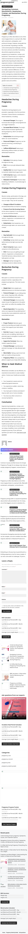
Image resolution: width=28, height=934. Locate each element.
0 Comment (10, 17)
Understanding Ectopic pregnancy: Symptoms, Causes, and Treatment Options (17, 458)
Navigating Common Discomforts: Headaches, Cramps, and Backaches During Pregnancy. (17, 476)
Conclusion (6, 95)
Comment (5, 569)
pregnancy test (6, 762)
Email (3, 593)
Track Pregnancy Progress (9, 824)
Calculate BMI (5, 902)
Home (3, 932)
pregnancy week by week (9, 766)
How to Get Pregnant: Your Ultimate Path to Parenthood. (18, 546)
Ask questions (22, 932)
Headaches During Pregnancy (11, 87)
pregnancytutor (7, 2)
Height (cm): (4, 897)
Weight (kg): (4, 895)
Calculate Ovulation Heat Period (11, 744)
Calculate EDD (6, 636)
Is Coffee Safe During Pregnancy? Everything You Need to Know (18, 493)
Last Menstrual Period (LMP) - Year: (12, 628)
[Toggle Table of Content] (17, 85)
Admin (10, 441)
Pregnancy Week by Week (12, 932)
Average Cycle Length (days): (10, 632)
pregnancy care (13, 507)
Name (4, 586)
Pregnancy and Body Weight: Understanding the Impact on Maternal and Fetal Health (18, 511)
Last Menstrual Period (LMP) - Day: (11, 620)
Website (4, 599)
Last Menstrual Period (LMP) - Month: (12, 624)
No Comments (21, 864)
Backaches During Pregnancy (11, 91)
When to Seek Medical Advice (11, 93)
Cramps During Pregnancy (10, 89)
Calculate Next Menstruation (9, 923)
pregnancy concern (7, 6)
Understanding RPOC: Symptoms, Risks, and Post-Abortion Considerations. (18, 529)
